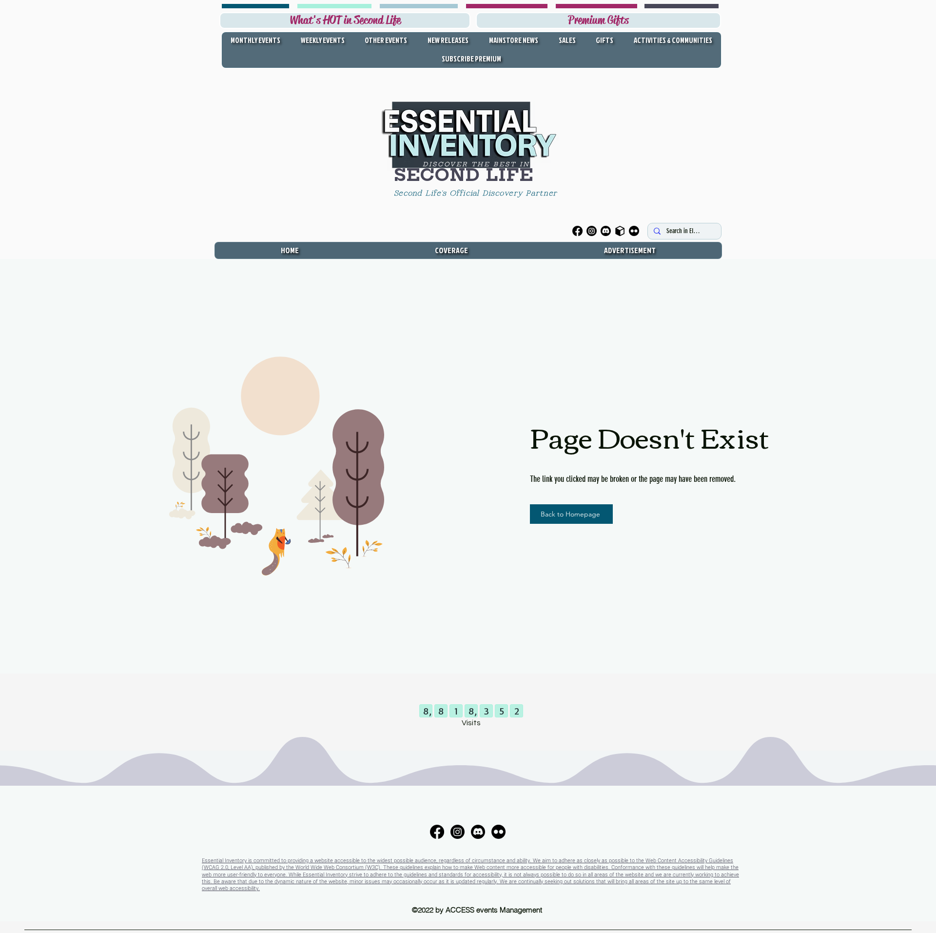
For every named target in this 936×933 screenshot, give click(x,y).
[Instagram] (591, 231)
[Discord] (606, 231)
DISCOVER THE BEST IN (476, 164)
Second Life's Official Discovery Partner (477, 194)
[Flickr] (634, 231)
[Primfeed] (620, 231)
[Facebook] (577, 231)
